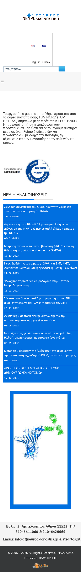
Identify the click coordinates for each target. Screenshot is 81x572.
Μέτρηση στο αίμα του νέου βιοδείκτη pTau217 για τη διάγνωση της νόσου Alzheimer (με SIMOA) (39, 248)
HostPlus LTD (48, 558)
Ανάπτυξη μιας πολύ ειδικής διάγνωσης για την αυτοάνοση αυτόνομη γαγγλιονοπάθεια (34, 318)
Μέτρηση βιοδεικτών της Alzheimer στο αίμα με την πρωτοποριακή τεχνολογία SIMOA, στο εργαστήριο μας (40, 353)
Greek (46, 62)
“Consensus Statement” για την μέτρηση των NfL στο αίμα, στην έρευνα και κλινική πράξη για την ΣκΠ (40, 301)
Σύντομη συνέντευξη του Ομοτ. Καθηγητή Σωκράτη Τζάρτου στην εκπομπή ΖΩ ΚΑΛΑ (37, 209)
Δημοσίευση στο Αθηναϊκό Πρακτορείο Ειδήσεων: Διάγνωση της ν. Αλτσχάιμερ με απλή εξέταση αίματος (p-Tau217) (39, 229)
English (35, 62)
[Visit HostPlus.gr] (40, 565)
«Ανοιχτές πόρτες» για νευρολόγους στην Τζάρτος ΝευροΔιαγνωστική (37, 283)
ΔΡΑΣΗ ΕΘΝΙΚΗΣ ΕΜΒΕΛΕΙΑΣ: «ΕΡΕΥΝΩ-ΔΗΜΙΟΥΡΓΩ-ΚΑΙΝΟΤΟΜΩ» (32, 370)
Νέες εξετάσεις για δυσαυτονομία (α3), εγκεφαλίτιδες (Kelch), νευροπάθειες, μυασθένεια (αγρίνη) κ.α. (37, 336)
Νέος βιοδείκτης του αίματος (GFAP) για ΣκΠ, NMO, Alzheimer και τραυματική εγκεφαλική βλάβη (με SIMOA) (40, 266)
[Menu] (2, 81)
